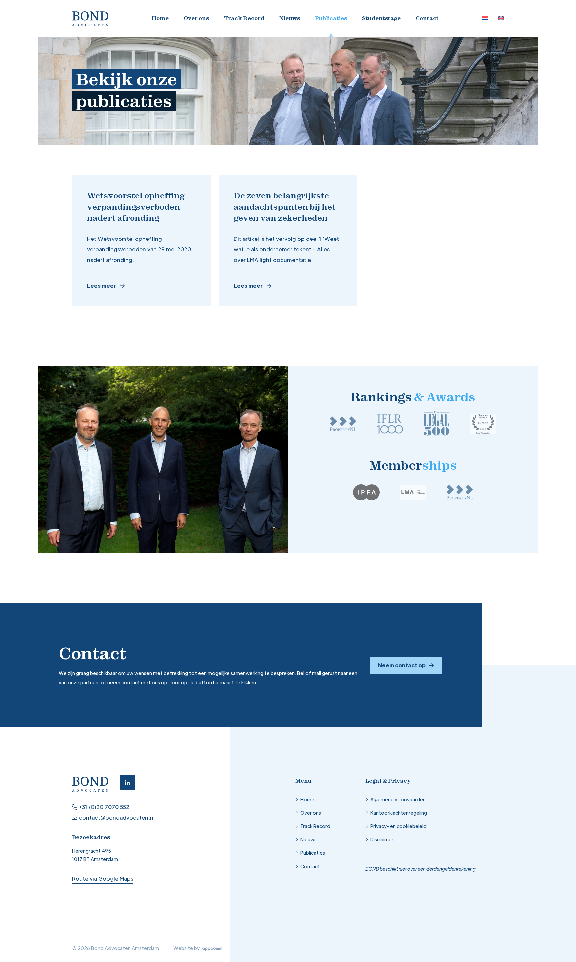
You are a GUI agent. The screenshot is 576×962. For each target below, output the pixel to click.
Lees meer (101, 285)
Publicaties (331, 18)
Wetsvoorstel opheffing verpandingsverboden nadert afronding (135, 206)
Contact (427, 18)
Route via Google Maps (102, 878)
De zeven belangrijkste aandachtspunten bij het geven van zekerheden (285, 206)
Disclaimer (381, 839)
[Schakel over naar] (485, 18)
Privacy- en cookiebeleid (398, 826)
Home (160, 18)
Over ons (196, 18)
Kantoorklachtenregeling (398, 813)
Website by (187, 948)
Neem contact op (402, 665)
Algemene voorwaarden (398, 799)
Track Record (244, 18)
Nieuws (289, 18)
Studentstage (381, 18)
